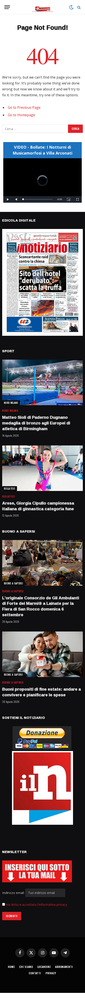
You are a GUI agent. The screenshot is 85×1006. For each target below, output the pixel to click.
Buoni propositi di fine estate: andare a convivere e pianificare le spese (41, 692)
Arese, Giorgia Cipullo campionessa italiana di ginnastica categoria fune (38, 506)
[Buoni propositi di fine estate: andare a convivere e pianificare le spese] (42, 654)
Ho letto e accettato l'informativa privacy (36, 904)
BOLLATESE (9, 488)
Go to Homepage (21, 115)
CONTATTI (35, 973)
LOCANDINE (44, 967)
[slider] (38, 199)
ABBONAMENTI (64, 967)
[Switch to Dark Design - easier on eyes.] (71, 7)
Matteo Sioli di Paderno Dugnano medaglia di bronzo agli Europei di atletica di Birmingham (36, 423)
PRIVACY (51, 973)
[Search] (78, 7)
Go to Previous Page (24, 107)
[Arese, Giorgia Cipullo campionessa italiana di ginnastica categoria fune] (42, 468)
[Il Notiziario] (43, 7)
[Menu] (7, 7)
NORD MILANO (11, 403)
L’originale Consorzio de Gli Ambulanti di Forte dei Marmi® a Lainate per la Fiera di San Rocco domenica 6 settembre (40, 606)
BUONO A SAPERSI (13, 583)
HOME (11, 967)
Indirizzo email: (13, 892)
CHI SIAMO (26, 967)
